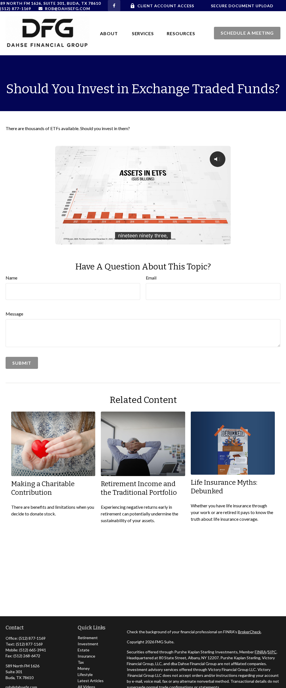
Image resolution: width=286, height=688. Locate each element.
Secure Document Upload (242, 5)
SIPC (272, 651)
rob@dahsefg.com (67, 8)
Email (151, 277)
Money (84, 668)
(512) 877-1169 (32, 638)
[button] (109, 33)
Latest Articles (91, 680)
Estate (83, 650)
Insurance (86, 656)
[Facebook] (114, 5)
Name (11, 277)
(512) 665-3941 (32, 650)
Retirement (88, 637)
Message (14, 313)
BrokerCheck (249, 631)
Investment (88, 643)
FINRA (260, 651)
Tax (81, 662)
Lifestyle (85, 674)
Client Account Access (165, 5)
